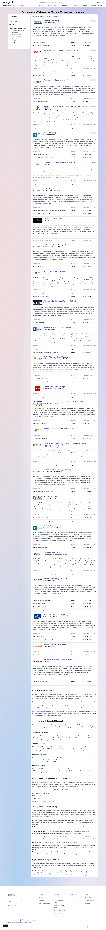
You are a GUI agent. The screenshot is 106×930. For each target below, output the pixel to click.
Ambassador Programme (97, 5)
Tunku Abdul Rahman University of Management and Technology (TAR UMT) (65, 444)
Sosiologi (14, 46)
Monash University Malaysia (55, 579)
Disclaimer (87, 903)
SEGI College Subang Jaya (54, 271)
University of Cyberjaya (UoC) (55, 80)
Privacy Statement (16, 922)
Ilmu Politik (14, 40)
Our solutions (73, 897)
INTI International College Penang (57, 470)
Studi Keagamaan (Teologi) (18, 44)
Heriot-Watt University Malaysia (57, 615)
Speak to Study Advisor (59, 910)
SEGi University (49, 133)
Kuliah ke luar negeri (37, 711)
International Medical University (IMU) (59, 162)
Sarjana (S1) (13, 21)
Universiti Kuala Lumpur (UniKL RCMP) (59, 428)
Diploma (40, 5)
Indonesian (90, 927)
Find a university (58, 897)
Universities (21, 5)
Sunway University (51, 21)
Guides (76, 5)
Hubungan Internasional (17, 30)
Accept (5, 925)
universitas (48, 736)
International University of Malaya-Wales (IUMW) (63, 402)
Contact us (41, 900)
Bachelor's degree (52, 5)
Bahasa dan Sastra (16, 34)
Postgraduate (65, 5)
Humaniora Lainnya (16, 36)
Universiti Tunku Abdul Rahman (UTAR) (59, 301)
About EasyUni (42, 897)
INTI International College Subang (57, 245)
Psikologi (13, 42)
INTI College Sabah (51, 189)
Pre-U (31, 5)
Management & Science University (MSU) (60, 50)
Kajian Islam (14, 32)
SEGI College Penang (52, 526)
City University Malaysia (53, 218)
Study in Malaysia (58, 913)
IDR (99, 2)
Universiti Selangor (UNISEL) (55, 644)
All (10, 19)
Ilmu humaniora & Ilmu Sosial (18, 28)
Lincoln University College (54, 387)
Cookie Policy (8, 922)
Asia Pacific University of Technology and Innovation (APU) (65, 107)
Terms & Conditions (28, 922)
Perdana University (51, 552)
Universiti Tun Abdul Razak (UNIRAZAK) (59, 660)
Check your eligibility (59, 916)
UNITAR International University (56, 357)
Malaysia (71, 725)
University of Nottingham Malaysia (57, 327)
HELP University (50, 496)
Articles (85, 5)
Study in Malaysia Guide (9, 5)
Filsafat (13, 38)
